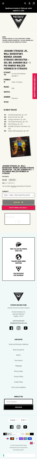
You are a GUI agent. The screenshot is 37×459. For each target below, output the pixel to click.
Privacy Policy (18, 377)
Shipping (13, 186)
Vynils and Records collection (18, 344)
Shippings (18, 366)
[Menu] (3, 3)
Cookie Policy (18, 382)
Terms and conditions (18, 387)
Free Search (18, 360)
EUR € (23, 420)
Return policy (18, 371)
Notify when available (17, 207)
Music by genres (18, 350)
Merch (18, 355)
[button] (31, 443)
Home (4, 37)
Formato (5, 191)
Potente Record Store (21, 445)
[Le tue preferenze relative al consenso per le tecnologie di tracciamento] (18, 455)
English (13, 420)
